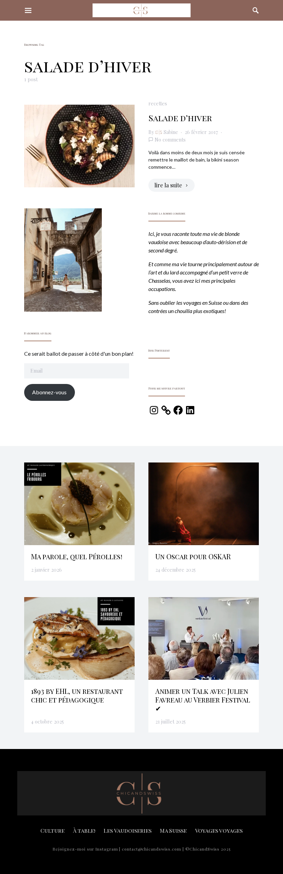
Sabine (171, 131)
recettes (157, 103)
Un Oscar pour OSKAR (193, 556)
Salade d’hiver (180, 117)
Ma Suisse (173, 830)
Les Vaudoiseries (128, 830)
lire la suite (168, 185)
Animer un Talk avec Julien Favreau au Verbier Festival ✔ (202, 699)
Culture (52, 830)
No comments (170, 139)
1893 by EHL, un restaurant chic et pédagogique (77, 695)
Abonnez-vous (49, 392)
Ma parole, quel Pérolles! (77, 556)
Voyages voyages (219, 830)
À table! (84, 830)
